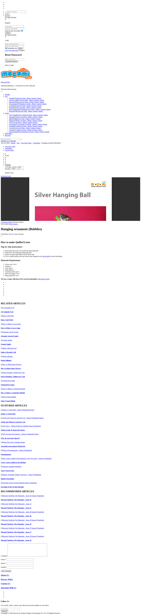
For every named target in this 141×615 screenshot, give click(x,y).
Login (7, 14)
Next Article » (13, 224)
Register (7, 16)
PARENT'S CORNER (8, 141)
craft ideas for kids (43, 279)
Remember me (12, 48)
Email (3, 563)
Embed (8, 165)
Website (3, 567)
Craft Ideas (36, 143)
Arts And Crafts (26, 143)
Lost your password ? (12, 50)
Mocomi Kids (5, 82)
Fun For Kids (9, 150)
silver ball (46, 256)
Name (3, 559)
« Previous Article (6, 222)
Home (13, 143)
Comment (4, 556)
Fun (18, 143)
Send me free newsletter (13, 31)
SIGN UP (4, 611)
